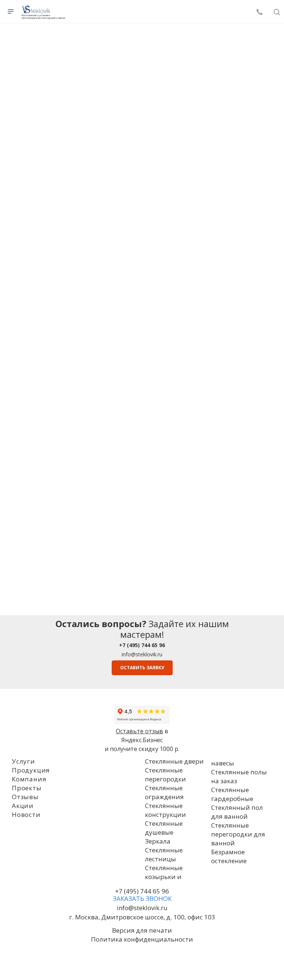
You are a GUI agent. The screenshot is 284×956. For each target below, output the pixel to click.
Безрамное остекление (229, 856)
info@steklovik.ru (142, 654)
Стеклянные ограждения (164, 792)
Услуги (23, 761)
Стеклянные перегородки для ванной (238, 834)
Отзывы (25, 796)
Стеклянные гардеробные (232, 794)
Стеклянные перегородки (165, 774)
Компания (29, 779)
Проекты (27, 788)
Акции (23, 805)
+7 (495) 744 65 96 (142, 891)
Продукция (31, 770)
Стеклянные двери (174, 761)
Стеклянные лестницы (164, 854)
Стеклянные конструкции (165, 810)
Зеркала (157, 841)
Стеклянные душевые (164, 827)
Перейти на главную (142, 220)
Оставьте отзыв (139, 731)
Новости (26, 814)
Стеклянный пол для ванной (237, 812)
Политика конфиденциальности (142, 939)
